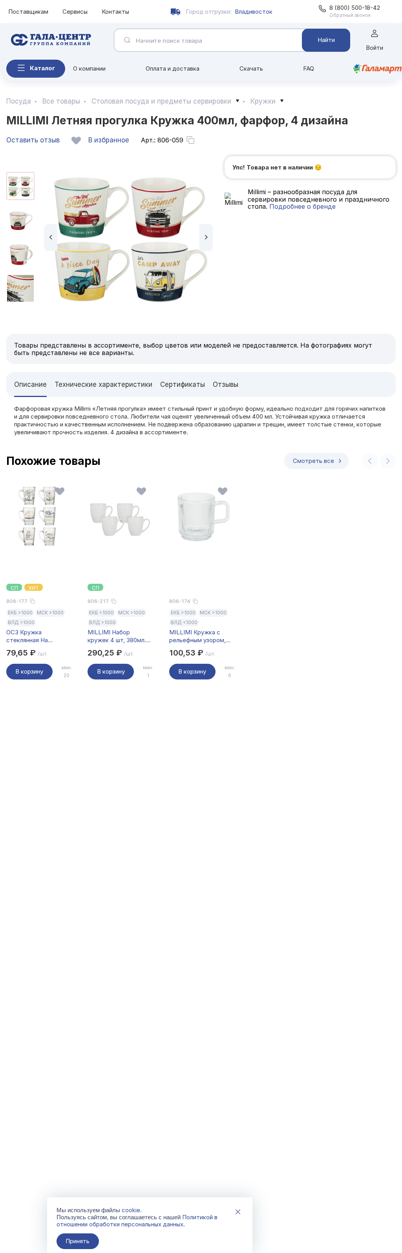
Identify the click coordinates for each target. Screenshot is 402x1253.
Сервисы (75, 11)
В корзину (29, 671)
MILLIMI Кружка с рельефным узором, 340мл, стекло (197, 636)
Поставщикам (28, 11)
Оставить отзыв (33, 140)
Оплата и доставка (172, 68)
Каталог (42, 68)
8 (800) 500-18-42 (354, 7)
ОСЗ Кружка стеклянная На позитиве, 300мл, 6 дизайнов (33, 636)
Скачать (251, 68)
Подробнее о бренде (301, 206)
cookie (131, 1210)
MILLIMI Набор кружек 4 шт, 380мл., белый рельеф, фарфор (118, 636)
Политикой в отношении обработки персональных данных (137, 1220)
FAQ (308, 68)
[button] (50, 237)
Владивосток (253, 11)
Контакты (115, 11)
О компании (89, 68)
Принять (78, 1241)
